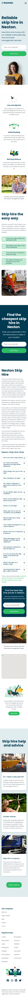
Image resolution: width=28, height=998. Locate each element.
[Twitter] (20, 981)
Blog (3, 919)
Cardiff (16, 947)
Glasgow (4, 951)
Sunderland (5, 958)
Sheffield (16, 944)
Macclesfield (9, 580)
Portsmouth (17, 958)
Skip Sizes (14, 713)
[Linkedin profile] (16, 981)
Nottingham (5, 947)
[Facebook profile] (8, 981)
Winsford (16, 580)
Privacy (4, 923)
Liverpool (17, 940)
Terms (4, 926)
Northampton (6, 954)
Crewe (15, 578)
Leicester (17, 954)
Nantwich (10, 578)
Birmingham (17, 937)
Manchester (5, 940)
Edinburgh (5, 961)
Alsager (4, 582)
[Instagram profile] (12, 981)
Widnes (4, 578)
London (4, 937)
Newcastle (17, 951)
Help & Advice (14, 885)
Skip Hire (4, 912)
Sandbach (22, 576)
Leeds (3, 944)
